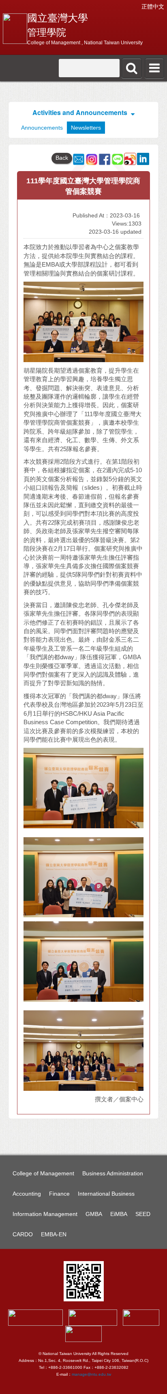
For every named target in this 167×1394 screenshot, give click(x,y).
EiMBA (118, 1214)
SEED (142, 1214)
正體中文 (152, 6)
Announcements (42, 127)
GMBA (94, 1214)
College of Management (43, 1173)
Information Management (45, 1214)
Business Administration (112, 1173)
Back (62, 157)
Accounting (27, 1193)
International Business (106, 1193)
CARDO (23, 1234)
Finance (59, 1193)
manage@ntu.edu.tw (91, 1374)
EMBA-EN (53, 1234)
